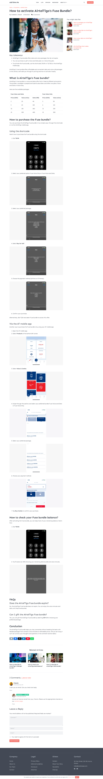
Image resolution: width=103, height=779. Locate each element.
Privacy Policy (35, 761)
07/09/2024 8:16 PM (18, 684)
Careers (54, 761)
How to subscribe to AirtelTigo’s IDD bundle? (53, 665)
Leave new (26, 678)
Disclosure (34, 767)
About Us (12, 764)
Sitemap (55, 770)
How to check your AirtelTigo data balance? (35, 665)
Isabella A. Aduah (16, 14)
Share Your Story (57, 764)
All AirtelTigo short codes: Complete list (81, 47)
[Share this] (15, 638)
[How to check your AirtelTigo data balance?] (36, 658)
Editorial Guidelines (37, 764)
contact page (19, 701)
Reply (10, 690)
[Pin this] (28, 638)
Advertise (34, 770)
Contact (11, 770)
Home (11, 761)
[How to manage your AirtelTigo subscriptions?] (69, 24)
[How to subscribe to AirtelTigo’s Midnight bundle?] (18, 658)
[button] (84, 2)
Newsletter (55, 767)
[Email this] (11, 638)
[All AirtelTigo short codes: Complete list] (69, 48)
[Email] (74, 768)
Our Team (12, 767)
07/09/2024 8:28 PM (21, 696)
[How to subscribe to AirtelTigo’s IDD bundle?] (69, 32)
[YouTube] (77, 768)
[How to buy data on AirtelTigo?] (69, 40)
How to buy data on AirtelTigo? (83, 38)
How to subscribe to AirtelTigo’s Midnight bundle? (16, 666)
